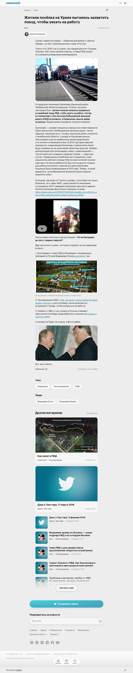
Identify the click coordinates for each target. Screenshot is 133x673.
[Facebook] (52, 643)
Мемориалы (83, 630)
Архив (27, 10)
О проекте (70, 630)
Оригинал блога (37, 634)
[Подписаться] (100, 621)
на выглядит (79, 256)
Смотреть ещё (66, 588)
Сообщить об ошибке (88, 369)
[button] (66, 79)
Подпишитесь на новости (45, 615)
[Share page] (107, 9)
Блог (36, 10)
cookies (19, 670)
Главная (33, 630)
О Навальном (55, 630)
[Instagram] (37, 643)
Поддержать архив (68, 604)
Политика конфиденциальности (38, 654)
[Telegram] (47, 643)
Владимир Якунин (67, 402)
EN (120, 3)
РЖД (77, 386)
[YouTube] (58, 643)
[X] (32, 643)
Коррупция (43, 386)
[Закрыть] (125, 670)
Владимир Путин (45, 402)
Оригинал (40, 369)
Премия (54, 634)
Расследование (61, 386)
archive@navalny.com (14, 654)
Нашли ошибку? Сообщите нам (65, 654)
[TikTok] (42, 643)
